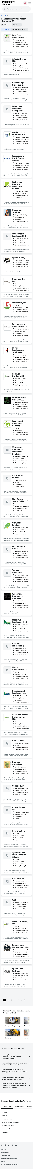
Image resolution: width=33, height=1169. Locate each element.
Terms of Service (5, 1155)
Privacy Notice (5, 1152)
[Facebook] (5, 1145)
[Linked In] (2, 1145)
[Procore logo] (8, 2)
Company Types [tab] (7, 1106)
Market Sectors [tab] (19, 1106)
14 (25, 1000)
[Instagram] (12, 1145)
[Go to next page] (28, 1000)
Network (6, 4)
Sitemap (3, 1161)
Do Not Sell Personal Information (9, 1158)
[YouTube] (16, 1145)
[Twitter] (9, 1145)
